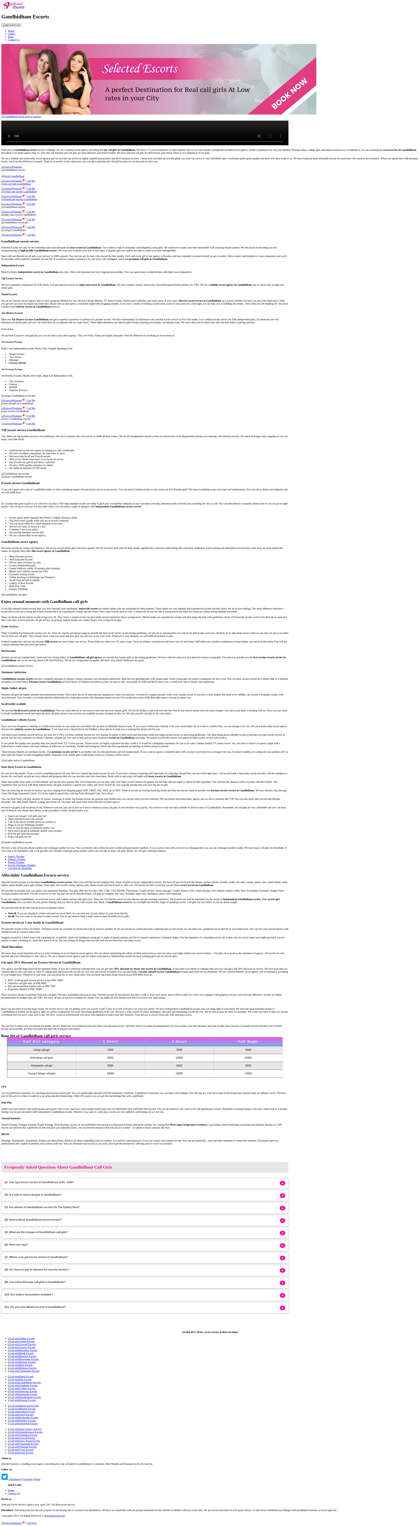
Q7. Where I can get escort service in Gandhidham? (36, 1257)
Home (11, 31)
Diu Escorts (25, 1379)
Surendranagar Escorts (30, 1432)
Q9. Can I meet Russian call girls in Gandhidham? (35, 1282)
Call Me (31, 181)
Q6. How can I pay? (16, 1244)
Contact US (14, 1493)
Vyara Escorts (26, 1449)
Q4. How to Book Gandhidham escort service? (33, 1219)
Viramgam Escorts (28, 1443)
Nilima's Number (17, 859)
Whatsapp (17, 167)
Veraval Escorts (27, 1438)
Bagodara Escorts (28, 1350)
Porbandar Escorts (28, 1417)
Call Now (32, 1523)
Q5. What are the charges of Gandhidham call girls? (36, 1232)
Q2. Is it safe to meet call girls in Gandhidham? (33, 1194)
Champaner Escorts (29, 1371)
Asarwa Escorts (27, 1347)
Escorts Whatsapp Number (22, 865)
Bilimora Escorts (27, 1368)
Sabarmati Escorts (28, 1423)
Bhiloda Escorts (27, 1362)
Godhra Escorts (27, 1388)
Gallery (12, 33)
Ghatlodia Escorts (28, 1385)
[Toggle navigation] (11, 25)
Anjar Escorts (26, 1452)
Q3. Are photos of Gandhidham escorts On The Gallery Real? (42, 1207)
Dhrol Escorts (26, 1376)
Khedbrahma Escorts (30, 1397)
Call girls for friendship (20, 868)
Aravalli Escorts (27, 1344)
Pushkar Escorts (27, 1420)
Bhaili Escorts (26, 1353)
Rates (11, 36)
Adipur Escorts (27, 1338)
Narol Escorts (26, 1414)
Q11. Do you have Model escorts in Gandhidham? (35, 1307)
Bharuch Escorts (27, 1356)
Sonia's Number (16, 856)
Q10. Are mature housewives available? (28, 1294)
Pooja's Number (16, 862)
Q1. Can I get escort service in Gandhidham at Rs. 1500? (39, 1182)
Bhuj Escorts (25, 1365)
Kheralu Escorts (27, 1400)
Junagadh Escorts (28, 1394)
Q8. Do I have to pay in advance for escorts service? (36, 1269)
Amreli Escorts (27, 1341)
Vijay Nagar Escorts (29, 1441)
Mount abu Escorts (29, 1405)
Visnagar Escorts (28, 1446)
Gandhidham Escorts (30, 1382)
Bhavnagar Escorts (29, 1359)
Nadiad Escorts (27, 1411)
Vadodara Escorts (28, 1435)
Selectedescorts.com (54, 1515)
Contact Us (14, 39)
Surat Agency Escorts (30, 1429)
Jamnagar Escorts (28, 1391)
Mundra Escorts (27, 1408)
